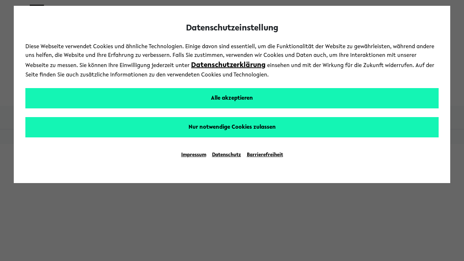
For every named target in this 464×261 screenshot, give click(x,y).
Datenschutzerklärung (228, 65)
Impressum (193, 155)
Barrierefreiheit (265, 155)
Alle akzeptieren (232, 98)
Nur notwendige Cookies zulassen (232, 127)
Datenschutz (226, 155)
